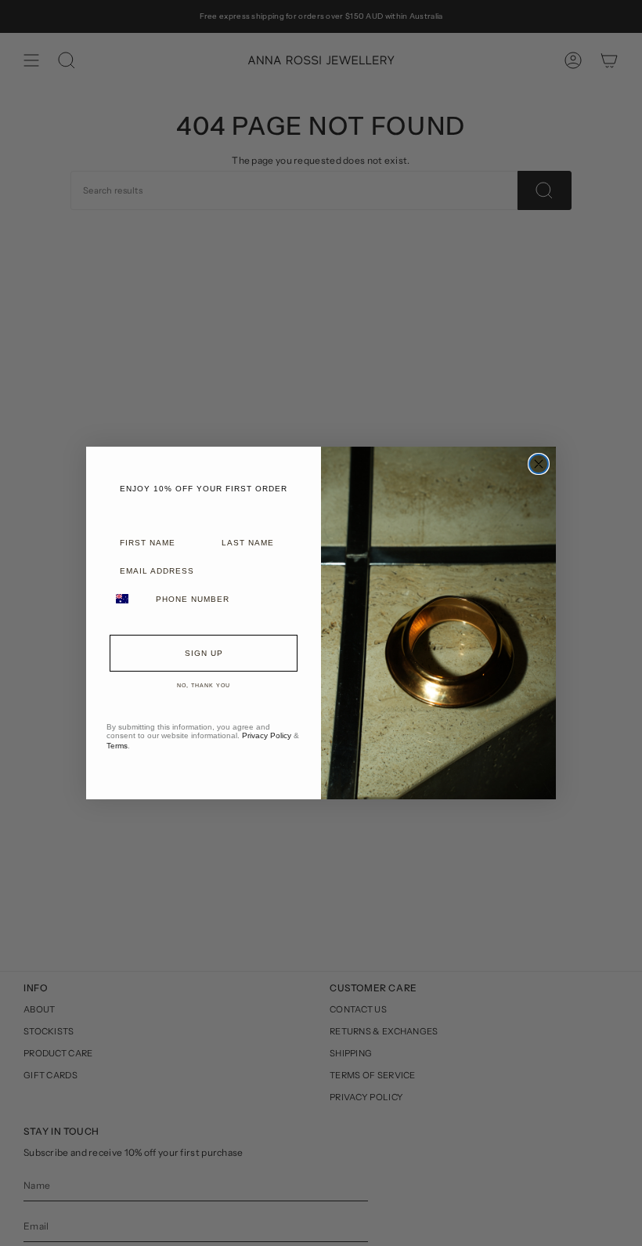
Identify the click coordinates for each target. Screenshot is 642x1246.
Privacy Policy (266, 735)
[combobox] (127, 599)
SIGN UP (204, 653)
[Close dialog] (538, 464)
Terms (117, 745)
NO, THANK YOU (203, 685)
